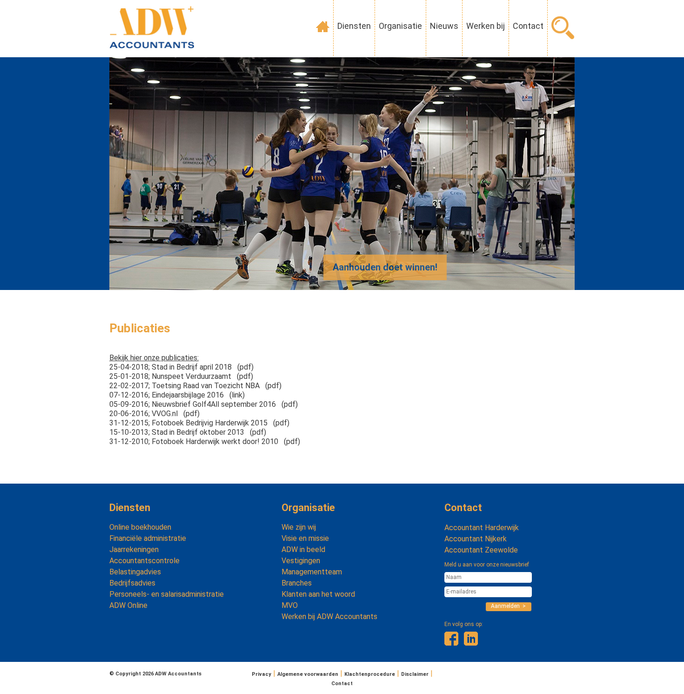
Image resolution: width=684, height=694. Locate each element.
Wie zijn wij (299, 527)
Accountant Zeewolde (481, 550)
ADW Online (128, 605)
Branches (297, 583)
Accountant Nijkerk (475, 538)
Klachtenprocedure (369, 674)
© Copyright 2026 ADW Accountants (155, 674)
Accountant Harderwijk (481, 527)
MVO (290, 605)
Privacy (261, 674)
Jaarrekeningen (134, 549)
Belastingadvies (135, 571)
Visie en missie (305, 538)
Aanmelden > (508, 606)
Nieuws (444, 26)
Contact (528, 26)
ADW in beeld (303, 549)
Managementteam (312, 571)
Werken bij (485, 26)
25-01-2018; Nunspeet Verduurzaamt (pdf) (181, 376)
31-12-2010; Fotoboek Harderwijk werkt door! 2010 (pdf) (204, 441)
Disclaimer (415, 674)
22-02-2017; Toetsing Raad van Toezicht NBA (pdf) (195, 385)
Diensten (354, 26)
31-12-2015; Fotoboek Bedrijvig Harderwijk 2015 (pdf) (199, 422)
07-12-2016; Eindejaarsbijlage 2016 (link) (177, 395)
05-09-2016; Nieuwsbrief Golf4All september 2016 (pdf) (203, 404)
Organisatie (400, 26)
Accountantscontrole (144, 560)
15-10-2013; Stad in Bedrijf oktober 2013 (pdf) (187, 432)
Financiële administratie (147, 538)
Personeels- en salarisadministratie (166, 594)
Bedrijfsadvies (132, 583)
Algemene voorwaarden (307, 674)
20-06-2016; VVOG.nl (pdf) (154, 413)
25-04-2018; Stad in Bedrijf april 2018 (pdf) (181, 367)
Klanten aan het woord (318, 594)
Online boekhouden (140, 527)
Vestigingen (301, 560)
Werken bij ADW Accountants (329, 616)
